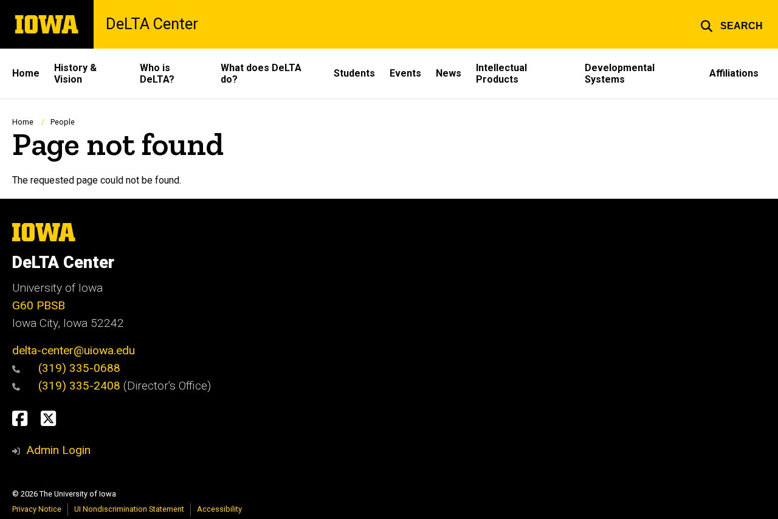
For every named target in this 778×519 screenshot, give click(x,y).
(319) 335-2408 (80, 386)
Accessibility (219, 509)
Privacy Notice (36, 509)
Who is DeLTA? (157, 73)
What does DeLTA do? (261, 73)
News (448, 73)
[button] (731, 24)
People (62, 121)
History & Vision (75, 73)
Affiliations (734, 73)
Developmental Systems (620, 73)
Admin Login (58, 450)
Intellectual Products (501, 73)
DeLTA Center (152, 24)
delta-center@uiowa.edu (73, 350)
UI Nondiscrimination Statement (129, 509)
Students (354, 73)
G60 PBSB (38, 305)
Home (26, 73)
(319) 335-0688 (79, 368)
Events (405, 73)
